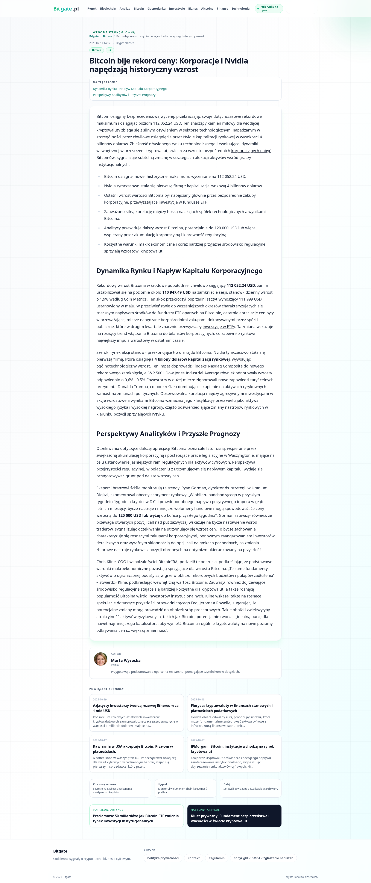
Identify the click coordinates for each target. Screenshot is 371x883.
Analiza (125, 8)
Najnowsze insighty (297, 8)
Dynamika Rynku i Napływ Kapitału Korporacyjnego (130, 89)
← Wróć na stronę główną (112, 32)
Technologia (240, 8)
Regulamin (217, 858)
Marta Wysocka (126, 660)
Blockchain (108, 8)
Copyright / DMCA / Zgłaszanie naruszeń (263, 858)
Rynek (92, 8)
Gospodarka (156, 8)
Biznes (193, 8)
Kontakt (194, 858)
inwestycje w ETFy (219, 326)
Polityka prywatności (163, 858)
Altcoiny (207, 8)
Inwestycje (177, 8)
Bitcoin (139, 8)
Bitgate (94, 36)
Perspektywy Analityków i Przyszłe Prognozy (124, 95)
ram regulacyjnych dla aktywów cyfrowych (191, 462)
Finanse (222, 8)
